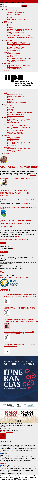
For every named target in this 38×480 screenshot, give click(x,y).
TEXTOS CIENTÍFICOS (13, 55)
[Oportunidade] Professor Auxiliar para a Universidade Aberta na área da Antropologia (20, 345)
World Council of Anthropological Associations (14, 277)
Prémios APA (10, 24)
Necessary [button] (3, 452)
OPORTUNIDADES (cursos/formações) (17, 60)
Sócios (5, 21)
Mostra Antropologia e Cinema (15, 32)
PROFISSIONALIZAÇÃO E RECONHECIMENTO (18, 44)
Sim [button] (15, 479)
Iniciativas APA (8, 22)
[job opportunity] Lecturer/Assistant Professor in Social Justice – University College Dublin (16, 223)
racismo (31, 178)
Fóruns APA (10, 27)
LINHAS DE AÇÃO (8, 40)
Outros (8, 207)
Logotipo (9, 17)
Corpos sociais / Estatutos (14, 11)
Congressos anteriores (13, 39)
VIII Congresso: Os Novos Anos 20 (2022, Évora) (20, 37)
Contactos (10, 16)
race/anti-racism (23, 178)
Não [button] (17, 479)
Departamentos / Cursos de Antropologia (18, 65)
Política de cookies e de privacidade (17, 19)
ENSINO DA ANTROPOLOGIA (14, 49)
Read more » (33, 175)
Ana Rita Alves (15, 207)
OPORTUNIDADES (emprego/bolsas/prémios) (19, 58)
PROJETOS (10, 57)
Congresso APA (8, 34)
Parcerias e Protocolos (13, 14)
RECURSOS (6, 70)
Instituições (7, 63)
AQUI (13, 248)
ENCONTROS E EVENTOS (13, 54)
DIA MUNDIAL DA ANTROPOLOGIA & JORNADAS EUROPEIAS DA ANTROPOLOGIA (19, 30)
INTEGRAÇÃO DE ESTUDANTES (15, 47)
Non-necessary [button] (4, 463)
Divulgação (6, 52)
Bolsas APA (10, 26)
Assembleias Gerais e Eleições (15, 13)
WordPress (9, 432)
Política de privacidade (24, 479)
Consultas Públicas (16, 45)
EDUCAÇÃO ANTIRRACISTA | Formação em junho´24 (19, 167)
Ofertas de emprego (11, 239)
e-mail (11, 427)
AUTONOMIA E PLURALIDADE (15, 50)
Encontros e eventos (12, 178)
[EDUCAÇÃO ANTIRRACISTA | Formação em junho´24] (19, 160)
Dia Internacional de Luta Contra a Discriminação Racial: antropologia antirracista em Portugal (14, 193)
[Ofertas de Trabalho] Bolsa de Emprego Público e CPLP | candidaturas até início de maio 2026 (19, 332)
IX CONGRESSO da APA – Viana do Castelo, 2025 (20, 36)
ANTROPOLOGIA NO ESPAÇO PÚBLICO (17, 42)
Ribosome (2, 430)
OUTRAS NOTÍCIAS (12, 62)
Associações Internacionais (14, 68)
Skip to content (4, 90)
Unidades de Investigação (14, 67)
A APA (5, 9)
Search (2, 4)
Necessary (5, 453)
